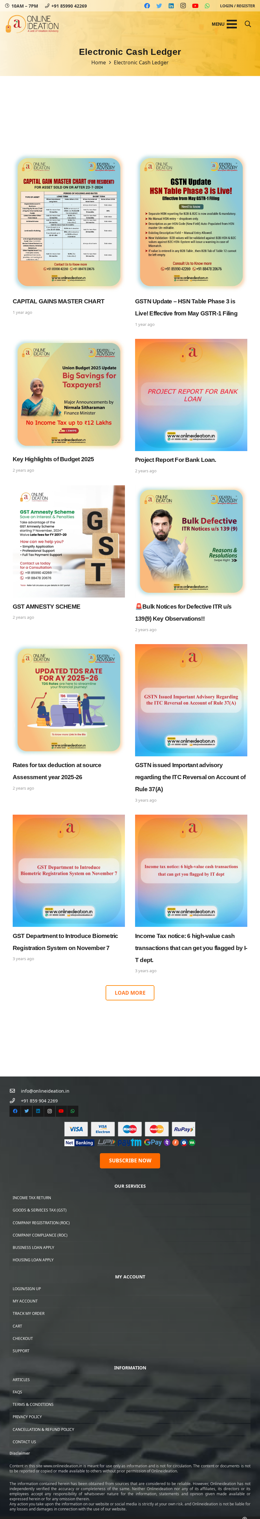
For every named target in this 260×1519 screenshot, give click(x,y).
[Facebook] (147, 5)
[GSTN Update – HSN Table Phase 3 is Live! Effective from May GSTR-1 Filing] (191, 240)
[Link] (32, 24)
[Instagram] (183, 5)
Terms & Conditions (33, 1404)
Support (21, 1351)
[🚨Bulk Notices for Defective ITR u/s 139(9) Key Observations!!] (191, 559)
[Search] (248, 24)
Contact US (24, 1442)
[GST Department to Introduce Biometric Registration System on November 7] (69, 895)
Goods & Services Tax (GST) (40, 1210)
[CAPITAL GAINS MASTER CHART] (69, 240)
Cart (17, 1326)
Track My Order (28, 1313)
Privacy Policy (27, 1416)
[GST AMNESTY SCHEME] (69, 559)
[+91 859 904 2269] (15, 1100)
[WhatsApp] (207, 5)
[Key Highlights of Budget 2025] (69, 407)
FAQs (17, 1392)
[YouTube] (195, 5)
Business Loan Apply (33, 1247)
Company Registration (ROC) (41, 1222)
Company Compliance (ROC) (40, 1235)
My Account (25, 1301)
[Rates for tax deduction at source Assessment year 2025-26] (69, 724)
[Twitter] (159, 5)
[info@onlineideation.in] (15, 1091)
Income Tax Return (32, 1197)
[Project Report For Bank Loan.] (191, 407)
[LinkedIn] (171, 5)
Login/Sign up (27, 1288)
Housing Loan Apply (33, 1260)
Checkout (23, 1338)
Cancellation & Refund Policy (43, 1429)
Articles (21, 1379)
